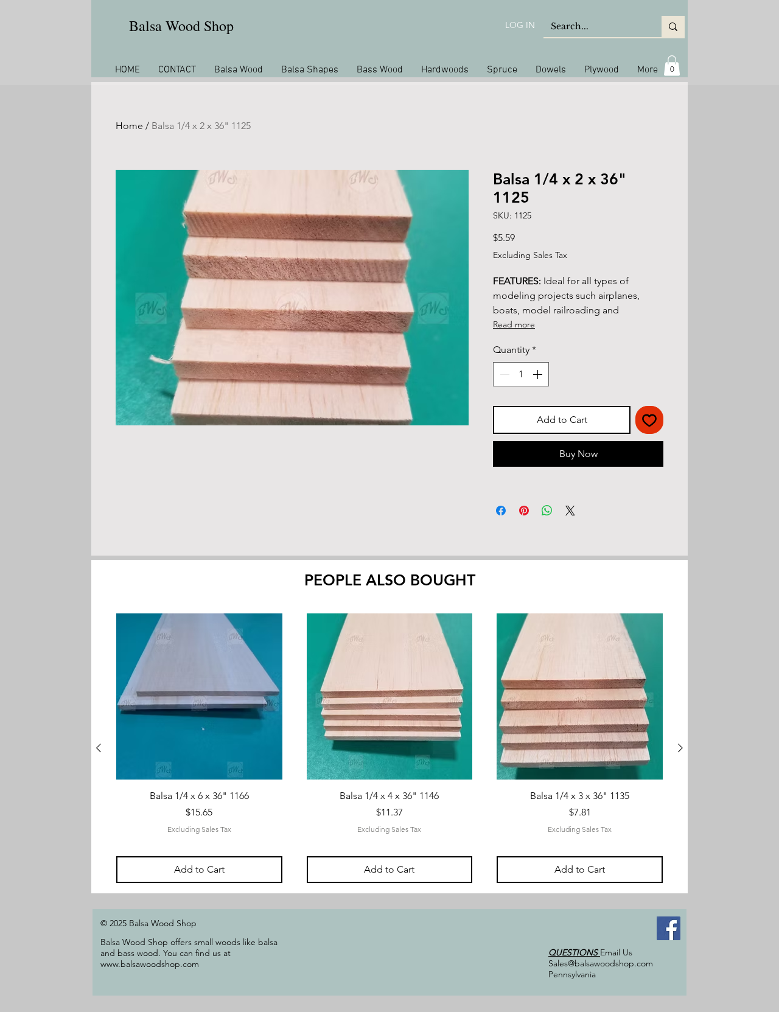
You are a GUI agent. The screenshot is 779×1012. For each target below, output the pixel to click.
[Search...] (673, 26)
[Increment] (538, 374)
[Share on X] (570, 510)
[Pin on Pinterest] (524, 510)
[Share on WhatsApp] (547, 510)
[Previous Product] (98, 748)
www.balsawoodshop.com (149, 963)
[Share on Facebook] (501, 510)
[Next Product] (680, 748)
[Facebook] (668, 928)
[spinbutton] (521, 374)
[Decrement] (503, 374)
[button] (671, 65)
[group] (389, 748)
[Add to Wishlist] (649, 420)
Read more (514, 324)
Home (129, 125)
